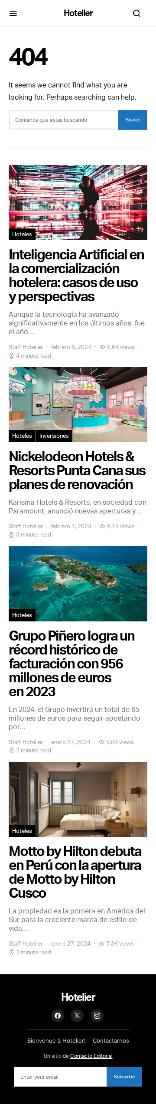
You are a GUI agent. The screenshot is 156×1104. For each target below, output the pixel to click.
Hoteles (22, 234)
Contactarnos (111, 1040)
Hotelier (78, 12)
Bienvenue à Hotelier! (56, 1040)
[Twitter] (77, 1015)
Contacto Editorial (91, 1056)
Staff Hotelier (26, 346)
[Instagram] (97, 1015)
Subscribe (124, 1077)
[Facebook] (57, 1015)
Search (133, 120)
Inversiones (54, 435)
